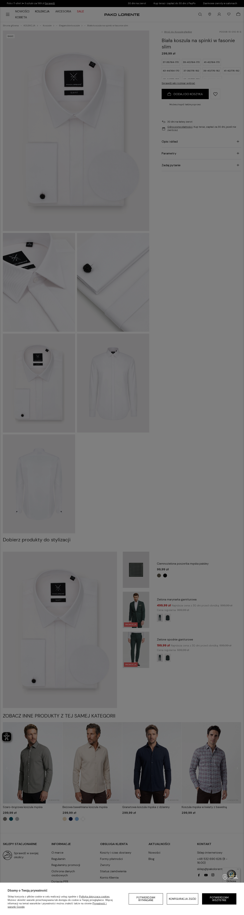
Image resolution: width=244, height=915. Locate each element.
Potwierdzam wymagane (145, 899)
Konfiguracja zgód (182, 899)
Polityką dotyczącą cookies (94, 896)
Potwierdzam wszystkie (219, 899)
